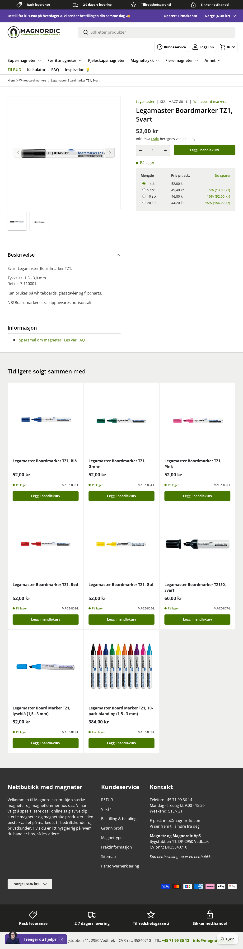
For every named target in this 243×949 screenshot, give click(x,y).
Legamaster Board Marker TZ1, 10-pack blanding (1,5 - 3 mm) (121, 710)
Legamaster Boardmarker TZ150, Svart (195, 587)
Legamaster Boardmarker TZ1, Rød (45, 584)
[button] (228, 47)
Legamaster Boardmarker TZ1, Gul (121, 584)
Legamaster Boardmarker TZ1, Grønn (117, 463)
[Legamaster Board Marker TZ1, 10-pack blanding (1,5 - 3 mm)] (121, 667)
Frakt (155, 138)
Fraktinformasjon (116, 847)
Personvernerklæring (120, 866)
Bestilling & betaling (118, 818)
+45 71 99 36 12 (175, 940)
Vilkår (106, 809)
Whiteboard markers (33, 80)
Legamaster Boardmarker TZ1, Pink (193, 463)
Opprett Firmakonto (180, 16)
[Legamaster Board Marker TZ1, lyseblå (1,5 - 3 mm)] (46, 667)
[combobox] (156, 32)
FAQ (55, 69)
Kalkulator (36, 69)
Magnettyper (112, 837)
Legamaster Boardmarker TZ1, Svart (75, 80)
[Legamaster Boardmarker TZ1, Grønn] (121, 420)
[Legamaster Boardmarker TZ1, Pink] (197, 420)
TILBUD (14, 69)
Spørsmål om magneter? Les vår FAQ (52, 340)
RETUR (107, 799)
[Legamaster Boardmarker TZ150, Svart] (197, 544)
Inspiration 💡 (77, 69)
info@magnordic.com (213, 940)
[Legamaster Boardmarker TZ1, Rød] (46, 544)
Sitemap (108, 856)
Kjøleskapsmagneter (106, 60)
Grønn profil (112, 828)
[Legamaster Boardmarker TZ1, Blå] (46, 420)
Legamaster (145, 101)
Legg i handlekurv (204, 150)
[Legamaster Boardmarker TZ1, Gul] (121, 544)
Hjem (11, 80)
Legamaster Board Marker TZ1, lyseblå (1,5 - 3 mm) (41, 710)
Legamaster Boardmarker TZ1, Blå (45, 460)
